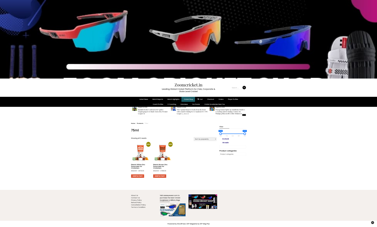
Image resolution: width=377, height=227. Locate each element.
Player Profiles (233, 99)
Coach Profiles (158, 104)
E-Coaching (172, 104)
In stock (225, 139)
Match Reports (157, 99)
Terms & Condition (138, 207)
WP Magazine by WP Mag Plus (198, 224)
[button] (188, 39)
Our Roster (196, 104)
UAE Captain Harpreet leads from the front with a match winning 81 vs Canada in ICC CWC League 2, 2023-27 (153, 112)
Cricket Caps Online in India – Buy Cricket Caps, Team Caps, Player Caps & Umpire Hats (230, 111)
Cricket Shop (188, 99)
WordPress (181, 224)
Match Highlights (173, 99)
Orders (221, 99)
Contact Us (135, 198)
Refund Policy (136, 202)
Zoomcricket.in (188, 84)
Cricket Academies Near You (214, 104)
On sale (225, 142)
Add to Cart (138, 176)
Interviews (184, 104)
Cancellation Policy (138, 205)
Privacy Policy (136, 200)
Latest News (143, 99)
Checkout (210, 99)
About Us (134, 195)
